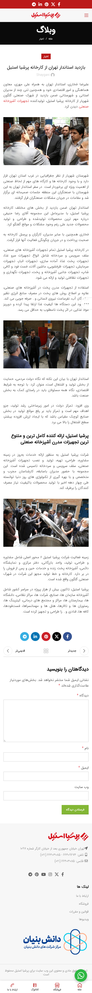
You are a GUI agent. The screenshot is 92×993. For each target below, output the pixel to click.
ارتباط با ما (82, 895)
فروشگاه (84, 903)
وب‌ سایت (82, 787)
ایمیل (83, 767)
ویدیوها (84, 919)
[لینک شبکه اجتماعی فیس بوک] (59, 4)
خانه (50, 39)
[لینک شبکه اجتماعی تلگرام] (34, 4)
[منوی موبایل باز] (86, 15)
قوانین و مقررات (79, 911)
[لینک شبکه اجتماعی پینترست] (46, 4)
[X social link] (53, 4)
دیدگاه (83, 695)
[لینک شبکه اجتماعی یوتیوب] (43, 874)
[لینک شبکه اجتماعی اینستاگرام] (50, 874)
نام (85, 748)
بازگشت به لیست (46, 650)
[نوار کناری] (86, 303)
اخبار (41, 39)
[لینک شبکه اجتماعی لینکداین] (40, 4)
